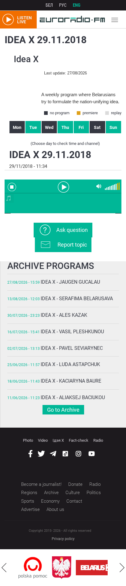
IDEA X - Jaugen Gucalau (70, 282)
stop (12, 187)
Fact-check (78, 440)
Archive (51, 492)
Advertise (30, 509)
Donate (75, 484)
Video (43, 440)
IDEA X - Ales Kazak (64, 315)
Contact (74, 501)
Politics (94, 492)
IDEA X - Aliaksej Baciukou (73, 397)
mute (99, 186)
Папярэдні (4, 567)
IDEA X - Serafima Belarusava (77, 298)
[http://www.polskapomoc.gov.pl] (32, 568)
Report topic (72, 244)
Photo (28, 440)
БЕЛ (49, 5)
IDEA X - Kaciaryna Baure (71, 381)
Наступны (122, 567)
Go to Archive (63, 409)
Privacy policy (63, 539)
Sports (27, 501)
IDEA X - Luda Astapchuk (70, 364)
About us (55, 509)
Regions (29, 492)
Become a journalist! (41, 484)
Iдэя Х (58, 440)
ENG (76, 5)
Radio (98, 440)
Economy (50, 501)
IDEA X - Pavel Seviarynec (72, 348)
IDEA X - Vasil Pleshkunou (72, 332)
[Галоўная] (71, 19)
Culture (72, 492)
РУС (63, 5)
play (63, 186)
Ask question (72, 230)
